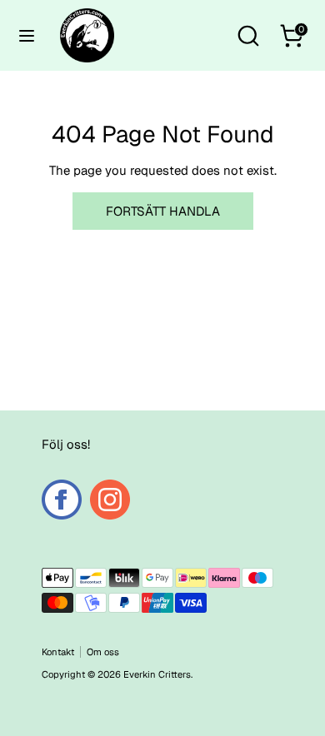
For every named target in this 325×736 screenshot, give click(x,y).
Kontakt (58, 652)
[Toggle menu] (26, 35)
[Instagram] (110, 500)
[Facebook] (62, 500)
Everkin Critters (157, 674)
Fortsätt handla (163, 211)
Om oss (103, 652)
